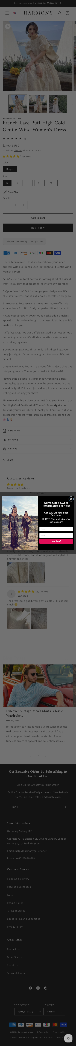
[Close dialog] (71, 499)
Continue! (56, 541)
